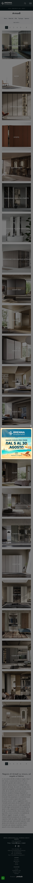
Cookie (13, 843)
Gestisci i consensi (21, 843)
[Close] (31, 426)
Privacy (9, 843)
